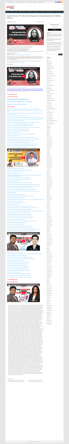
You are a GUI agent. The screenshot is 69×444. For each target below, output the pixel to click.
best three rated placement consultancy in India (14, 318)
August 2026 (49, 127)
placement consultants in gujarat (16, 352)
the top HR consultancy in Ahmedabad (13, 363)
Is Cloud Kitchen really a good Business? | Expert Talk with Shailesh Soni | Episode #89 (19, 257)
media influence (33, 343)
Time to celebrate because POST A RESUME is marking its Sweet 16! (17, 222)
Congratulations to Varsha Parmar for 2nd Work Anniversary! (16, 120)
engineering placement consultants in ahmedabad (18, 326)
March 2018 (49, 265)
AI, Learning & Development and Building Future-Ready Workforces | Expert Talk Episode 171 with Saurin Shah (54, 49)
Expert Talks (34, 329)
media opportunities (29, 344)
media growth (24, 343)
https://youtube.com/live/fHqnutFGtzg (19, 62)
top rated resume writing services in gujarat (17, 371)
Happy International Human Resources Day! (13, 132)
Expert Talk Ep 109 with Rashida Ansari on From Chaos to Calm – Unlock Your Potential (20, 182)
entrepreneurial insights (39, 326)
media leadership (18, 344)
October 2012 (49, 315)
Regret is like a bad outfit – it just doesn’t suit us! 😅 (14, 252)
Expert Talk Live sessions (29, 328)
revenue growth (17, 361)
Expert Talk (23, 328)
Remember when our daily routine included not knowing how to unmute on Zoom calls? (20, 227)
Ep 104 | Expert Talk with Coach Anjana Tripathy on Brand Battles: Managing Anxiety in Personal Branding (22, 207)
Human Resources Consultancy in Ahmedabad (22, 333)
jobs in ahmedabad (10, 337)
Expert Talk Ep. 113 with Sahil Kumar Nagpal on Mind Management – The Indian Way (19, 170)
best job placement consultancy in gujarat (37, 310)
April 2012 (48, 317)
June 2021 (48, 209)
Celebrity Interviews (50, 66)
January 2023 (49, 199)
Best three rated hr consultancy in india (30, 316)
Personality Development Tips (52, 108)
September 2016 (49, 293)
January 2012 (49, 322)
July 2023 (48, 189)
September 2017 (49, 275)
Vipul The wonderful (39, 372)
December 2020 (49, 219)
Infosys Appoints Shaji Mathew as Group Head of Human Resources (17, 265)
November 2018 (49, 258)
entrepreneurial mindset (18, 327)
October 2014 (49, 308)
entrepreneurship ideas (37, 327)
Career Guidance (22, 11)
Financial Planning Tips (50, 80)
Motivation (43, 11)
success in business (24, 362)
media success (19, 345)
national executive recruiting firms (18, 346)
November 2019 (49, 239)
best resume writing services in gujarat (17, 315)
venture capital (28, 372)
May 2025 (48, 152)
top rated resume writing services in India (29, 371)
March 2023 (49, 196)
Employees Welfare (50, 73)
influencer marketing (36, 334)
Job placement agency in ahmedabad (16, 336)
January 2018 (49, 268)
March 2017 (49, 283)
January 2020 (49, 236)
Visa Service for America (11, 373)
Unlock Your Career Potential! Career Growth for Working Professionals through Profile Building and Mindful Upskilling (24, 253)
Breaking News (49, 61)
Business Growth (25, 319)
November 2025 (49, 142)
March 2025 (49, 155)
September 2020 (49, 224)
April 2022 (48, 206)
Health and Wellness (50, 85)
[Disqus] (25, 397)
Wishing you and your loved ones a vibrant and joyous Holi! (15, 168)
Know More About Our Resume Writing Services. (18, 99)
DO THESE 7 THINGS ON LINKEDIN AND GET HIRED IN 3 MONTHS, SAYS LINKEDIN (18, 273)
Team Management (50, 118)
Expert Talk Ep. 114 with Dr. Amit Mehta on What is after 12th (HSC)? (17, 147)
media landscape (13, 344)
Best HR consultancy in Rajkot (20, 309)
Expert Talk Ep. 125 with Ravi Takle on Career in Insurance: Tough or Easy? (18, 115)
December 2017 (49, 270)
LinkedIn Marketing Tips (51, 11)
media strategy (14, 345)
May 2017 (48, 280)
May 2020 (48, 231)
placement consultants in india (26, 352)
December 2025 (49, 140)
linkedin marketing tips (34, 338)
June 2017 (48, 278)
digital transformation (19, 325)
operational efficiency (38, 346)
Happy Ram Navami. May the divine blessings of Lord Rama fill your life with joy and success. (20, 140)
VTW (22, 373)
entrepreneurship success (11, 328)
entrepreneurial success (25, 327)
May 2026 (48, 132)
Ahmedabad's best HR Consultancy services (14, 307)
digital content (18, 324)
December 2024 (49, 160)
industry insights (30, 334)
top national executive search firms (26, 370)
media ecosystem (28, 342)
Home (12, 11)
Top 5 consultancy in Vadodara (28, 365)
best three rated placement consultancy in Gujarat (36, 317)
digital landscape (28, 324)
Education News (49, 71)
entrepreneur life (28, 326)
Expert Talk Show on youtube (29, 329)
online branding (32, 346)
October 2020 (49, 223)
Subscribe (54, 29)
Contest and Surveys (50, 68)
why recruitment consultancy (27, 373)
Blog (11, 305)
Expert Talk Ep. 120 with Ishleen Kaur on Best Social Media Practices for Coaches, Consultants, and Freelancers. (23, 127)
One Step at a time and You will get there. (13, 204)
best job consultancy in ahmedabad (29, 309)
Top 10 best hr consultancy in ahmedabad (20, 364)
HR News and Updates (25, 305)
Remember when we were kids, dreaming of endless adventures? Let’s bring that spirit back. (20, 217)
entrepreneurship (31, 327)
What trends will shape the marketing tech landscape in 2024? (16, 194)
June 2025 (48, 150)
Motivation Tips (34, 305)
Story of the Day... (10, 306)
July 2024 (48, 169)
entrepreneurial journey (11, 327)
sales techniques (22, 361)
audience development (24, 307)
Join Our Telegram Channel (12, 96)
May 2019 (48, 248)
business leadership (36, 319)
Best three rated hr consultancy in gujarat (19, 316)
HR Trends (29, 305)
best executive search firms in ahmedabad (33, 307)
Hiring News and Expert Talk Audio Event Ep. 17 (14, 135)
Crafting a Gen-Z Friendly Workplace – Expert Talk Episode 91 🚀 (16, 255)
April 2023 (48, 194)
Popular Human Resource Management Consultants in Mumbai (26, 355)
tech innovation (35, 362)
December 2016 (49, 288)
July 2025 (48, 149)
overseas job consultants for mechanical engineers (36, 347)
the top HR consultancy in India (32, 363)
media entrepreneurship (18, 343)
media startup (10, 345)
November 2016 (49, 290)
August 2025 (49, 147)
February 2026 (49, 137)
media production (40, 344)
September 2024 (49, 165)
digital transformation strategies (26, 325)
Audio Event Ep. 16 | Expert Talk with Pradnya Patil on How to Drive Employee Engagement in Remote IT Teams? (23, 184)
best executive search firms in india (19, 308)
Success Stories (15, 306)
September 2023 (49, 186)
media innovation (38, 343)
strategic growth (12, 362)
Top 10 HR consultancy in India (30, 364)
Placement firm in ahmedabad (34, 352)
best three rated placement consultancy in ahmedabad (21, 317)
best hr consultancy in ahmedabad (29, 308)
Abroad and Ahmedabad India (24, 306)
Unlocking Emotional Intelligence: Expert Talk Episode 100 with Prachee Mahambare (19, 214)
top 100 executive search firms (19, 365)
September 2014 (49, 310)
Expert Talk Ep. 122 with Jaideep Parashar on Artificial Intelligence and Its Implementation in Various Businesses (23, 122)
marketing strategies (13, 342)
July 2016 (48, 297)
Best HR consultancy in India (12, 309)
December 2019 (49, 238)
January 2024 (49, 179)
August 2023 (49, 187)
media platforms (35, 344)
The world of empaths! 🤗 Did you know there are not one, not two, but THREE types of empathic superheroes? (23, 229)
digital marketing (33, 324)
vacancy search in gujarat (15, 372)
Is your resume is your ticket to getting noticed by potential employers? (17, 263)
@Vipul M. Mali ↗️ (14, 90)
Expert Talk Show (22, 329)
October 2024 (49, 164)
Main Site (7, 11)
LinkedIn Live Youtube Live (21, 338)
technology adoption (40, 362)
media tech (22, 345)
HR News (16, 11)
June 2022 (48, 202)
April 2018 (48, 263)
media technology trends (33, 345)
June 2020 (48, 229)
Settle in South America (28, 361)
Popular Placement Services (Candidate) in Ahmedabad (25, 356)
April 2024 (48, 174)
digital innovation (23, 324)
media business (23, 342)
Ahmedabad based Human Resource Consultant (35, 306)
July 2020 (48, 228)
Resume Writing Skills (50, 112)
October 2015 (49, 300)
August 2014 (49, 312)
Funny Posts (49, 81)
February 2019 (49, 253)
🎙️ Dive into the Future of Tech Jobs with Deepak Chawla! (15, 224)
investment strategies (17, 335)
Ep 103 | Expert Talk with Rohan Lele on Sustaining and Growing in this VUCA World (19, 209)
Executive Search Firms (19, 328)
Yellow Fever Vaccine (50, 122)
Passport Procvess (50, 107)
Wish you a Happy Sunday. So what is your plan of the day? (15, 197)
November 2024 (49, 162)
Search (60, 54)
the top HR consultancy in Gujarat (23, 363)
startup (40, 361)
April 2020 (48, 233)
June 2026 (48, 130)
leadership (15, 337)
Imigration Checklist (50, 93)
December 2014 (49, 307)
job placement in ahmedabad (38, 336)
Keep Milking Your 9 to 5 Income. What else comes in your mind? (16, 202)
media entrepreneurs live (11, 343)
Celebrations (49, 65)
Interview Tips (29, 11)
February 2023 (49, 197)
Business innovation (30, 319)
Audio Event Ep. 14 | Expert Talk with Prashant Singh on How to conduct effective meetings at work (21, 189)
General (21, 305)
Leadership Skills (19, 337)
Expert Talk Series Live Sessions (15, 329)
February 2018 (49, 266)
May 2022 (48, 204)
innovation (40, 334)
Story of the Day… (50, 115)
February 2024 (49, 177)
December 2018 (49, 256)
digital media (37, 324)
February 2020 (49, 234)
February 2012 (49, 320)
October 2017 (49, 273)
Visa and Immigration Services (52, 120)
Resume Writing (36, 11)
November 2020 (49, 221)
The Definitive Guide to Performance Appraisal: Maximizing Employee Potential (18, 142)
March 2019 (49, 251)
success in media (30, 362)
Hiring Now (58, 11)
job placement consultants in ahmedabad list (27, 336)
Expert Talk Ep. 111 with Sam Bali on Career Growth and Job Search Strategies (18, 177)
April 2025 (48, 154)
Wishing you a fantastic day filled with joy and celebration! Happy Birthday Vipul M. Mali (19, 125)
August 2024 (49, 167)
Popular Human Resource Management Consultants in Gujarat (24, 354)
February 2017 (49, 285)
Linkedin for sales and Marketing (12, 338)
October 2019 (49, 241)
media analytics (18, 342)
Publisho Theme (31, 441)
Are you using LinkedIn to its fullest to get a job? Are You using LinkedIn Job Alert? (19, 275)
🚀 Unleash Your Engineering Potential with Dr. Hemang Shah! (16, 219)
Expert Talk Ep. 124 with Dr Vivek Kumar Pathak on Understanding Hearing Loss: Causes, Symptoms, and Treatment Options (25, 117)
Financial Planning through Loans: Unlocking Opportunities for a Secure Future (18, 270)
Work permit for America (19, 374)
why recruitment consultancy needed (36, 373)
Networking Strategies (27, 346)
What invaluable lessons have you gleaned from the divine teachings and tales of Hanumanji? (20, 137)
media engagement (33, 342)
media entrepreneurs (39, 342)
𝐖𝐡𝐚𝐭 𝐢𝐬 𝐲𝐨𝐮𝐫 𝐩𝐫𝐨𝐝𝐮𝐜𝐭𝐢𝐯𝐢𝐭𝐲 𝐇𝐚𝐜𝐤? (11, 192)
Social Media (41, 305)
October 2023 (49, 184)
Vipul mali (35, 372)
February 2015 (49, 305)
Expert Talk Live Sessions (15, 305)
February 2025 (49, 157)
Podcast (29, 353)
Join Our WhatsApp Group (12, 94)
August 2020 (49, 226)
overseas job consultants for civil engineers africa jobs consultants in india (18, 347)
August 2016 (49, 295)
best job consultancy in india (14, 310)
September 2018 (49, 261)
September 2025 (49, 145)
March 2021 (49, 214)
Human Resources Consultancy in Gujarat (34, 333)
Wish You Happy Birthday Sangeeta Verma (13, 173)
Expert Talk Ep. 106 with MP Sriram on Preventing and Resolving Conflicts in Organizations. (20, 187)
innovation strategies (11, 335)
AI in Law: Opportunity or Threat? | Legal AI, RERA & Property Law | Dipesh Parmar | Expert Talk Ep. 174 (54, 39)
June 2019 (48, 246)
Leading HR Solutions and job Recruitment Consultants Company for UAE (32, 337)
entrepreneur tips (33, 326)
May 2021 (48, 211)
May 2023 (48, 192)
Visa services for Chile (18, 373)
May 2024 (48, 172)
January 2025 (49, 159)
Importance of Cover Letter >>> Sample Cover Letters (16, 104)
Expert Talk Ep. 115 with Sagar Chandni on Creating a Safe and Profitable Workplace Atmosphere (21, 145)
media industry (28, 343)
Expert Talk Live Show (36, 328)
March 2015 (49, 303)
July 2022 (48, 201)
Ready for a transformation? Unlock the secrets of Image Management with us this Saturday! (21, 258)
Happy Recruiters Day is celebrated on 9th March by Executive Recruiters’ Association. (19, 179)
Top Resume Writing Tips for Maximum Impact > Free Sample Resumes (19, 101)
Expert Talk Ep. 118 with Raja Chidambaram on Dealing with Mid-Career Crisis (18, 130)
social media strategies (35, 361)
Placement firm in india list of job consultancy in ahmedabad (19, 353)
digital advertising (13, 324)
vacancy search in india (22, 372)
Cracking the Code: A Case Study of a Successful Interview (15, 260)
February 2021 (49, 216)
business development (13, 319)
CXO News (48, 70)
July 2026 (48, 128)
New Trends (37, 305)
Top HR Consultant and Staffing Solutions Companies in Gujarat (33, 366)
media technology (27, 345)
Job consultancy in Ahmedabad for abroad (26, 335)
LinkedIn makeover (27, 338)
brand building (37, 318)
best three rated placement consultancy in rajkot (27, 318)
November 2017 (49, 271)
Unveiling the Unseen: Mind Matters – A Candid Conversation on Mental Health (18, 212)
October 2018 (49, 260)
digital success (14, 325)
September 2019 (49, 243)
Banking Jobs (49, 58)
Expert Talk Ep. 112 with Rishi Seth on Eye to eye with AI (15, 171)
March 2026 (49, 135)
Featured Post (49, 78)
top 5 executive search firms (36, 365)
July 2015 (48, 302)
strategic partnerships (18, 362)
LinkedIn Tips (49, 102)
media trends (39, 345)
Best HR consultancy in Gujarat (38, 308)
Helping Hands (49, 88)
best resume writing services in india (27, 315)
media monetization (23, 344)
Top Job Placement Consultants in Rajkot (15, 370)
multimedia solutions (11, 346)
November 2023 (49, 182)
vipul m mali (31, 372)
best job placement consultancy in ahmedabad (25, 310)
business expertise (19, 319)
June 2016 (48, 298)
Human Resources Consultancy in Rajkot (22, 334)
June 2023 (48, 191)
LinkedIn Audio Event (50, 98)
